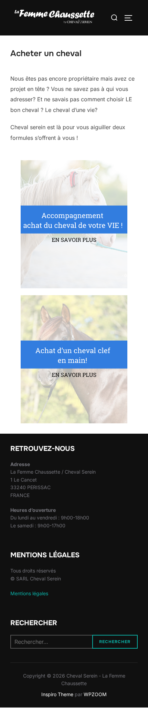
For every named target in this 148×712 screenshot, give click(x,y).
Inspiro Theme (57, 694)
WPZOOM (95, 694)
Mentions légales (29, 593)
